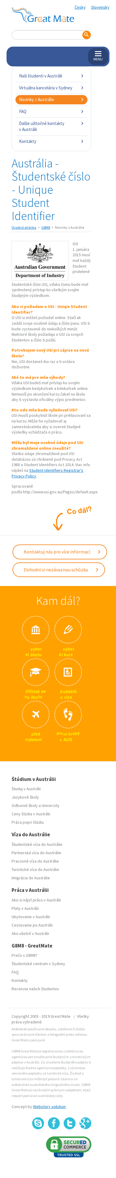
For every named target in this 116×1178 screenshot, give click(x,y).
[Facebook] (54, 1123)
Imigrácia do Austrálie (31, 878)
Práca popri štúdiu (28, 822)
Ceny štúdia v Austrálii (31, 814)
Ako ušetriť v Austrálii (30, 933)
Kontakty (27, 141)
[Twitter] (70, 1123)
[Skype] (38, 1123)
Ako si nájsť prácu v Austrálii (36, 900)
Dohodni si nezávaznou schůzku (56, 570)
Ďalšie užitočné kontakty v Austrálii (41, 126)
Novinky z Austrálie (36, 99)
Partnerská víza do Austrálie (36, 852)
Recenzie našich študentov (35, 988)
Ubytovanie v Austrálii (31, 916)
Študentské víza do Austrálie (37, 844)
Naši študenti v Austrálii (40, 76)
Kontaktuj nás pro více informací (57, 552)
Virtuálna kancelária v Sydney (45, 88)
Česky (80, 7)
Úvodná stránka (24, 227)
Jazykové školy (25, 797)
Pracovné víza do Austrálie (35, 861)
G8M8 (45, 227)
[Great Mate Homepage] (43, 14)
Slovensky (100, 7)
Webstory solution (49, 1106)
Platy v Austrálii (25, 908)
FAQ (22, 111)
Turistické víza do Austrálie (35, 869)
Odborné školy (25, 805)
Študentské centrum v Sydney (38, 963)
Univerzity (50, 805)
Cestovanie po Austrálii (32, 925)
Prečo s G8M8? (24, 955)
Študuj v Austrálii (26, 788)
